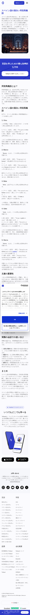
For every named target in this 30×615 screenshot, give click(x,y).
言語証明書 (18, 528)
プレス (17, 556)
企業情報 (18, 588)
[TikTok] (8, 487)
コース (17, 504)
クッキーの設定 (20, 569)
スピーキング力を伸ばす (22, 534)
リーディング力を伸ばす (22, 536)
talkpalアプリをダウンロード (16, 407)
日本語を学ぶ (5, 534)
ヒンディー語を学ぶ (7, 531)
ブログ (17, 553)
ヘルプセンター (20, 564)
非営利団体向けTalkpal (8, 561)
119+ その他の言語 (6, 541)
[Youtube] (12, 487)
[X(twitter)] (26, 487)
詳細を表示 (22, 313)
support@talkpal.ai (15, 481)
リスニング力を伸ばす (21, 531)
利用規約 (18, 572)
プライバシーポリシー (21, 567)
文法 (17, 502)
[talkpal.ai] (3, 2)
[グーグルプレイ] (22, 459)
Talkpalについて (20, 551)
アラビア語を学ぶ (6, 526)
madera (14, 251)
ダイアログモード (20, 526)
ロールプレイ (19, 507)
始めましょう (19, 3)
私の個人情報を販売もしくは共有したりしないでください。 (15, 327)
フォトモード (19, 515)
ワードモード (19, 523)
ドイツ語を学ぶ (6, 512)
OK (15, 319)
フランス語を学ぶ (6, 507)
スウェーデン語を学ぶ (7, 520)
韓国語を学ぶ (5, 536)
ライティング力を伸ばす (22, 539)
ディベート (18, 512)
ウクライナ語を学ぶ (7, 515)
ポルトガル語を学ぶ (7, 539)
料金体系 (18, 559)
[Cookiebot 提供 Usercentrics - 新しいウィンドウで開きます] (21, 286)
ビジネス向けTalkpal (7, 553)
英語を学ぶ (4, 502)
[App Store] (8, 459)
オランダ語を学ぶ (6, 518)
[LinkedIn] (22, 487)
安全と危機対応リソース (22, 575)
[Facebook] (17, 487)
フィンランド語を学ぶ (7, 523)
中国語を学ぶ (5, 528)
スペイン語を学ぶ (6, 504)
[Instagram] (3, 487)
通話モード (18, 518)
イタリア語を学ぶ (6, 510)
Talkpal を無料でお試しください (15, 73)
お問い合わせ (19, 561)
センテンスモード (20, 520)
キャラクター (19, 510)
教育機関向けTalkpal (7, 551)
